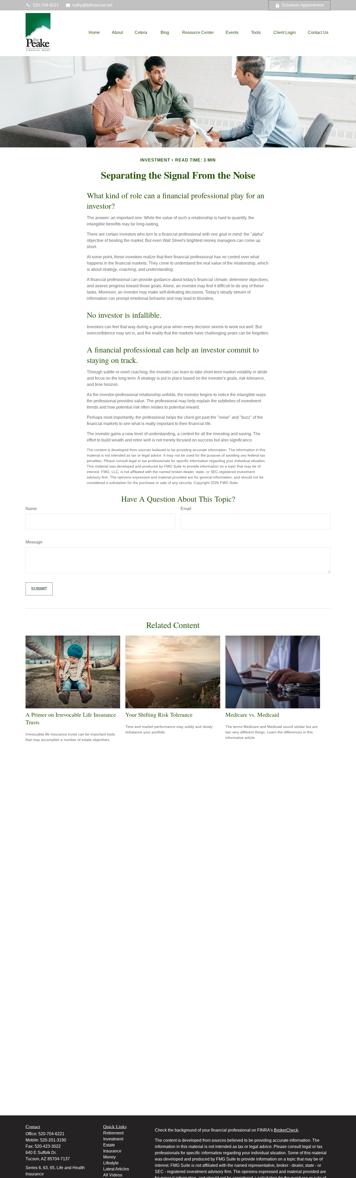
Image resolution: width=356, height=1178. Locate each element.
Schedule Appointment (303, 5)
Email (186, 508)
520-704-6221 (46, 5)
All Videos (112, 1175)
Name (31, 508)
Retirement (113, 1133)
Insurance (112, 1151)
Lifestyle (111, 1163)
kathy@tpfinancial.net (92, 5)
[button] (94, 32)
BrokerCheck (286, 1130)
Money (109, 1157)
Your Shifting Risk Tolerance (159, 714)
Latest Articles (116, 1169)
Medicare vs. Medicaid (252, 714)
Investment (113, 1139)
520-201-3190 (53, 1140)
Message (34, 542)
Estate (109, 1145)
